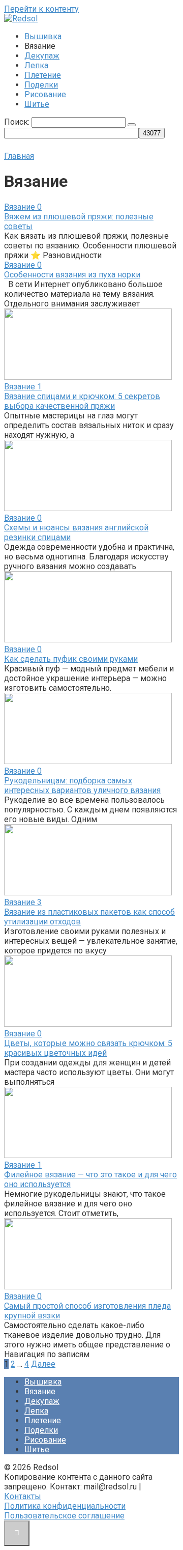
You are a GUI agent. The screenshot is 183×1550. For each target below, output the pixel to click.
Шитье (36, 104)
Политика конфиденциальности (65, 1506)
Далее (43, 1364)
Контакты (22, 1496)
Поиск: (18, 122)
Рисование (45, 94)
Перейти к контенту (41, 9)
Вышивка (43, 36)
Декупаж (41, 56)
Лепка (36, 65)
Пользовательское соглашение (64, 1515)
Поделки (41, 85)
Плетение (42, 75)
